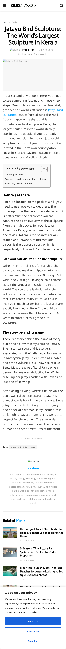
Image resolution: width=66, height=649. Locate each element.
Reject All (33, 641)
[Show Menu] (4, 5)
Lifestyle (15, 22)
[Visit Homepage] (33, 5)
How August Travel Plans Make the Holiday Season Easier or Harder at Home (41, 532)
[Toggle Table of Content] (42, 169)
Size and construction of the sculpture (26, 179)
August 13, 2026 (27, 560)
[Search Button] (61, 5)
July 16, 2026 (26, 579)
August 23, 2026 (27, 541)
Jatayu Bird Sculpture (23, 446)
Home (5, 22)
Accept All (32, 621)
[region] (33, 618)
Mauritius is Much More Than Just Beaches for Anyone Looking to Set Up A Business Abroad (41, 571)
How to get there (14, 174)
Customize (33, 631)
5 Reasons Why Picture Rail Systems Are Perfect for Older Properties (38, 552)
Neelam (29, 49)
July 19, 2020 (46, 49)
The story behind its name (19, 183)
